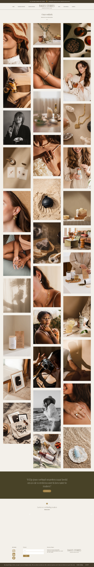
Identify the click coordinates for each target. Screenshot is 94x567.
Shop (59, 6)
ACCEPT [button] (87, 564)
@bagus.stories (47, 509)
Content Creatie (31, 6)
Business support (21, 6)
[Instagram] (13, 551)
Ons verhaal (66, 6)
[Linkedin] (13, 554)
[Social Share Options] (1, 542)
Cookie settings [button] (80, 564)
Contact (73, 6)
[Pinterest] (13, 558)
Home (13, 6)
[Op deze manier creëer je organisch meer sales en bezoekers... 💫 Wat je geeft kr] (78, 528)
